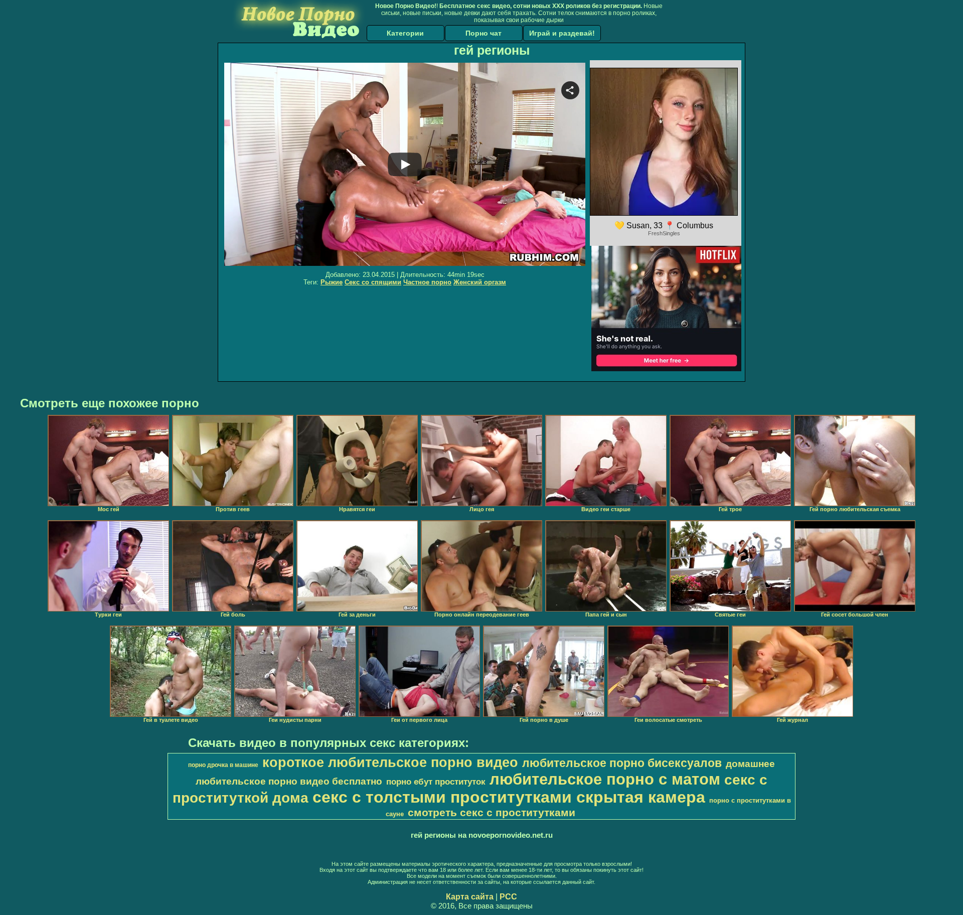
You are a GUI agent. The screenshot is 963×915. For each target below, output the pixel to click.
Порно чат (483, 33)
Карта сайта (470, 896)
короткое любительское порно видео (390, 762)
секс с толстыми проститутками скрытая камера (508, 797)
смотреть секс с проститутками (491, 813)
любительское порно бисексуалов (622, 763)
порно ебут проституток (436, 782)
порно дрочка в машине (223, 765)
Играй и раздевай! (562, 33)
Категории (405, 33)
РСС (508, 896)
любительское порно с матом (605, 779)
